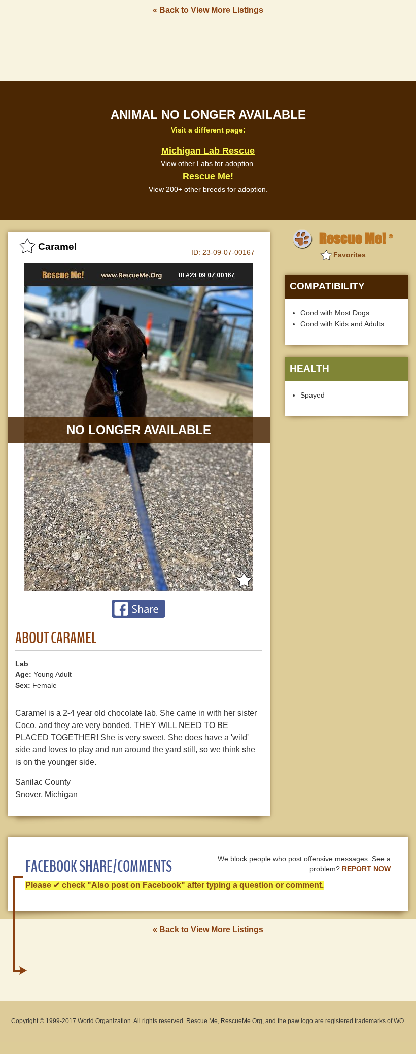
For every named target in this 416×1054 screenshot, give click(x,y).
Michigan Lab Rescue (208, 151)
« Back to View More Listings (208, 10)
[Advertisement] (208, 47)
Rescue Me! (208, 176)
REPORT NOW (366, 869)
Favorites (349, 255)
